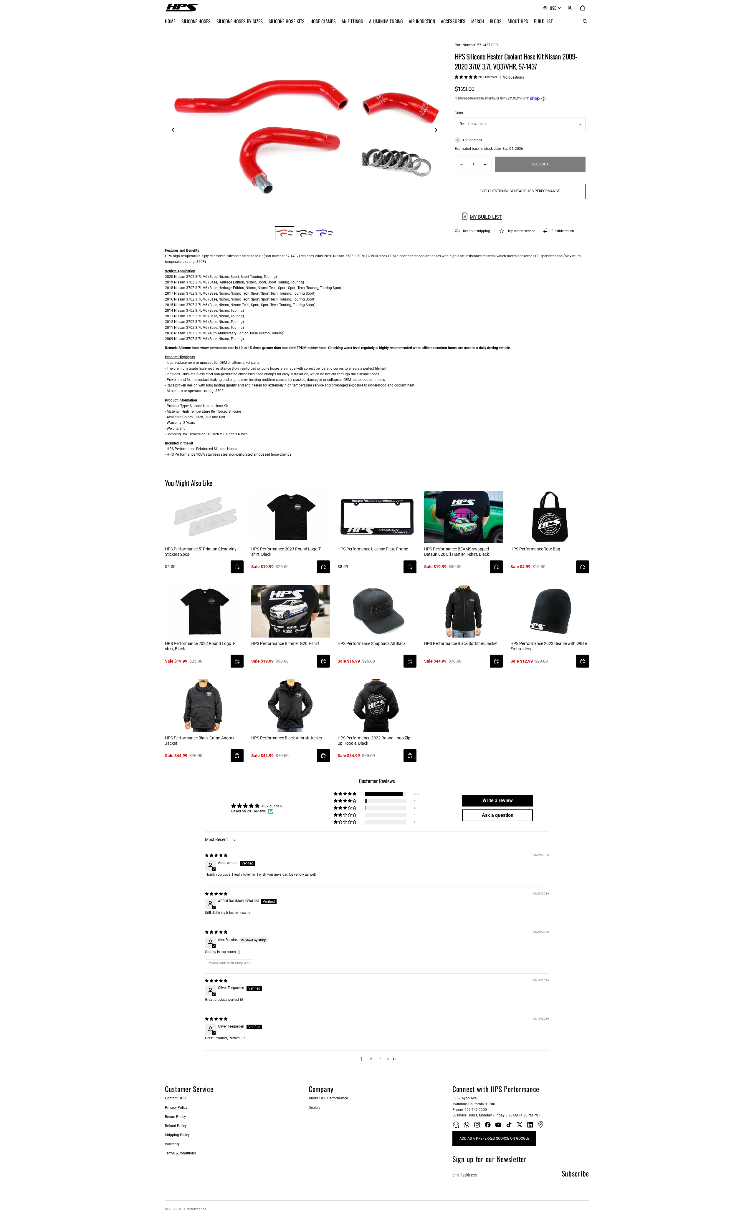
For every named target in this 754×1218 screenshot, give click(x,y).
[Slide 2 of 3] (304, 233)
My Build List (486, 217)
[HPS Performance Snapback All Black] (377, 611)
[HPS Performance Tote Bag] (549, 517)
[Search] (584, 21)
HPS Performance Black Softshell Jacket (461, 643)
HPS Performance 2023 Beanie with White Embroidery (548, 646)
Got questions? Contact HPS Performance (520, 191)
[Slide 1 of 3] (284, 233)
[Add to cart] (237, 566)
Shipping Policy (177, 1135)
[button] (466, 77)
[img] (216, 855)
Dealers (314, 1108)
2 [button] (371, 1059)
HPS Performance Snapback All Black (372, 643)
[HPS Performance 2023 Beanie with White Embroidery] (549, 611)
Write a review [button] (497, 800)
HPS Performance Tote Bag (535, 549)
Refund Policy (176, 1126)
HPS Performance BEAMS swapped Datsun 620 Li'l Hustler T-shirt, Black (456, 552)
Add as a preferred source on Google (494, 1138)
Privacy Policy (176, 1108)
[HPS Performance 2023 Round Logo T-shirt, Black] (290, 517)
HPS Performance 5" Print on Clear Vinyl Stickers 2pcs (201, 552)
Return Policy (175, 1117)
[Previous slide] (171, 130)
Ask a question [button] (497, 815)
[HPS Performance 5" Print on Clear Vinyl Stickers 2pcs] (204, 517)
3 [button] (380, 1059)
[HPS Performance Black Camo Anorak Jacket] (204, 705)
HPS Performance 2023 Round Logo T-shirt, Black (286, 552)
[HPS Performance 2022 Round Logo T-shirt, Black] (204, 611)
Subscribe (575, 1173)
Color (459, 113)
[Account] (569, 7)
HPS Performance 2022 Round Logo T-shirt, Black (200, 646)
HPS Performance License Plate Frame (373, 549)
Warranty (172, 1144)
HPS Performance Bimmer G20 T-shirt (285, 643)
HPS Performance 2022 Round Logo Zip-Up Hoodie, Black (374, 741)
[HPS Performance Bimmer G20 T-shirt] (290, 611)
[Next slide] (437, 130)
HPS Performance (192, 1209)
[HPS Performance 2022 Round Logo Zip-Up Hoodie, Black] (377, 705)
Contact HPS (175, 1098)
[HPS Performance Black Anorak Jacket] (290, 705)
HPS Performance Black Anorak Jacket (286, 738)
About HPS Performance (328, 1098)
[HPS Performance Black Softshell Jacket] (463, 611)
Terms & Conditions (180, 1153)
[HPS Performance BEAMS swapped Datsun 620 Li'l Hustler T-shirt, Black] (463, 517)
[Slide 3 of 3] (324, 233)
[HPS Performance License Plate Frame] (377, 517)
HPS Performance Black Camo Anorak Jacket (199, 741)
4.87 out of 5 (272, 806)
